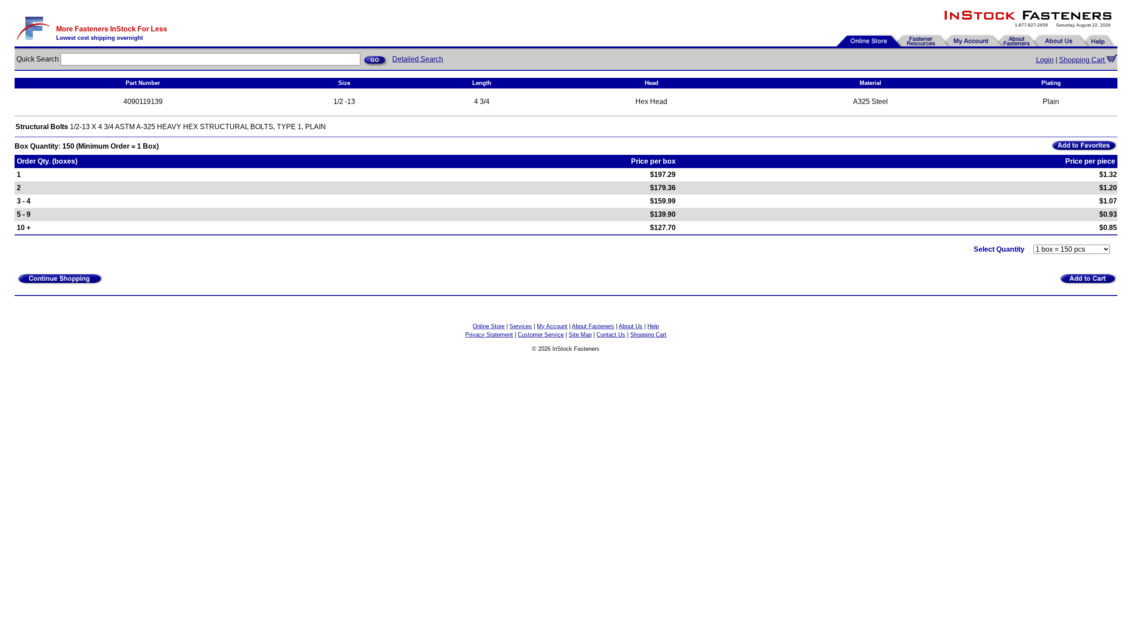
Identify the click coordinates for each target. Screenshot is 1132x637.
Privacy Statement (489, 334)
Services (520, 326)
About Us (630, 326)
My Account (552, 326)
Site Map (580, 334)
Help (653, 326)
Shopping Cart (1082, 60)
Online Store (489, 326)
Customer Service (541, 334)
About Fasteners (593, 326)
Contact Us (611, 334)
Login (1045, 60)
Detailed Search (417, 59)
